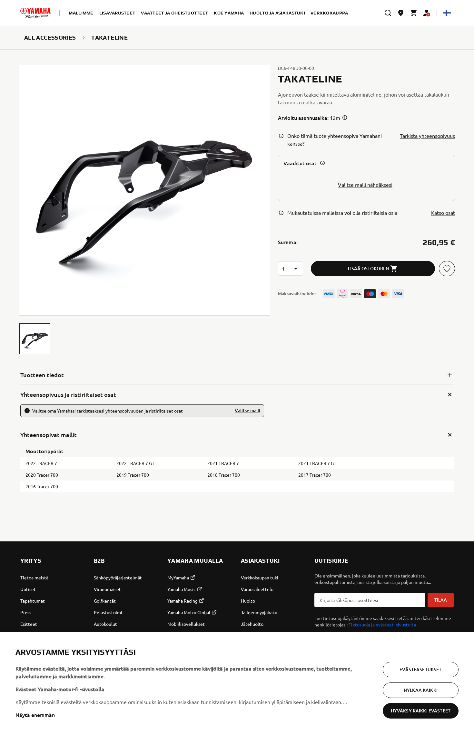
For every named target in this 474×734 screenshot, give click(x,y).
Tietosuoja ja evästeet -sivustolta (382, 624)
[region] (237, 683)
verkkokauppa (329, 12)
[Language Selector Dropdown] (447, 12)
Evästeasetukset (420, 669)
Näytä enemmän (35, 714)
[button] (34, 338)
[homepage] (35, 13)
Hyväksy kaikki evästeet (420, 711)
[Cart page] (414, 13)
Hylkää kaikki (421, 690)
